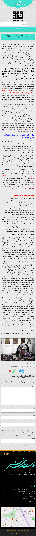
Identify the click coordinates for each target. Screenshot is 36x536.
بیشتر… (33, 478)
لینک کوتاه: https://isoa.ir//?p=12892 (23, 367)
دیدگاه (32, 386)
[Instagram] (1, 454)
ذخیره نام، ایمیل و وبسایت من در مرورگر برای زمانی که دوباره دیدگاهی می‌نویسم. (18, 431)
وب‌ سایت (32, 422)
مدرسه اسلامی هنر (11, 530)
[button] (18, 28)
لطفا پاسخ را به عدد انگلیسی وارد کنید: (23, 435)
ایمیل (33, 415)
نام (33, 408)
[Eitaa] (7, 454)
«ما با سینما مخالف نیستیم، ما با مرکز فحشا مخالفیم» (18, 37)
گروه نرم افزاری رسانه (12, 534)
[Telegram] (4, 454)
